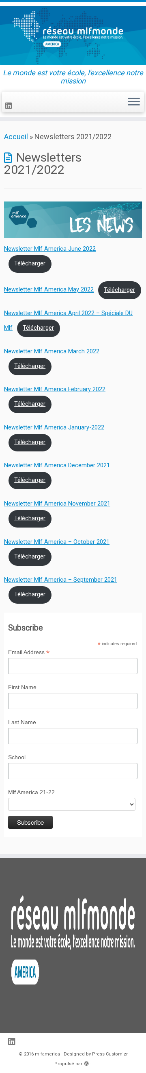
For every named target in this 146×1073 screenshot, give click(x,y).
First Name (22, 687)
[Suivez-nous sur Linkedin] (9, 105)
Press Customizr (110, 1054)
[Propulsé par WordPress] (86, 1062)
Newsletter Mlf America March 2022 (51, 351)
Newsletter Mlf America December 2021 (57, 465)
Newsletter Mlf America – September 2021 (60, 579)
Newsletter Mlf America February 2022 (54, 389)
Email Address (28, 652)
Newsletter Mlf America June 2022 (50, 248)
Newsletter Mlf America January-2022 (54, 427)
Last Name (22, 722)
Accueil (16, 136)
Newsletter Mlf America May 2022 (49, 290)
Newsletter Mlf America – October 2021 (57, 542)
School (17, 757)
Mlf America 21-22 (31, 792)
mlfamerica (47, 1054)
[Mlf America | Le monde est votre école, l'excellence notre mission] (73, 35)
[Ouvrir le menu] (134, 102)
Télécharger (29, 263)
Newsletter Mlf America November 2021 (57, 503)
